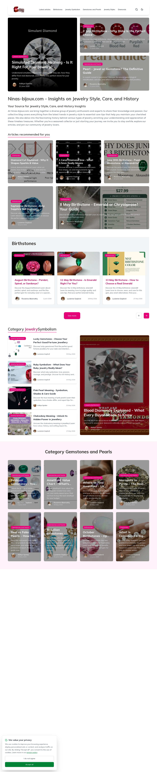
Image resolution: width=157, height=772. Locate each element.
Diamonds (122, 9)
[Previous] (139, 315)
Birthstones (57, 9)
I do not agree (29, 758)
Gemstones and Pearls (92, 9)
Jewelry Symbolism (72, 9)
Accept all (29, 764)
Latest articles (44, 9)
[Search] (136, 9)
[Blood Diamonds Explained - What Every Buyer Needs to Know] (114, 385)
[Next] (146, 315)
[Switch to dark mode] (142, 9)
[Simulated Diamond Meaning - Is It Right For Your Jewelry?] (42, 54)
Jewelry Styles (109, 9)
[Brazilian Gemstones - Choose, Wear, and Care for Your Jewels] (60, 536)
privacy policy (32, 752)
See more (72, 315)
